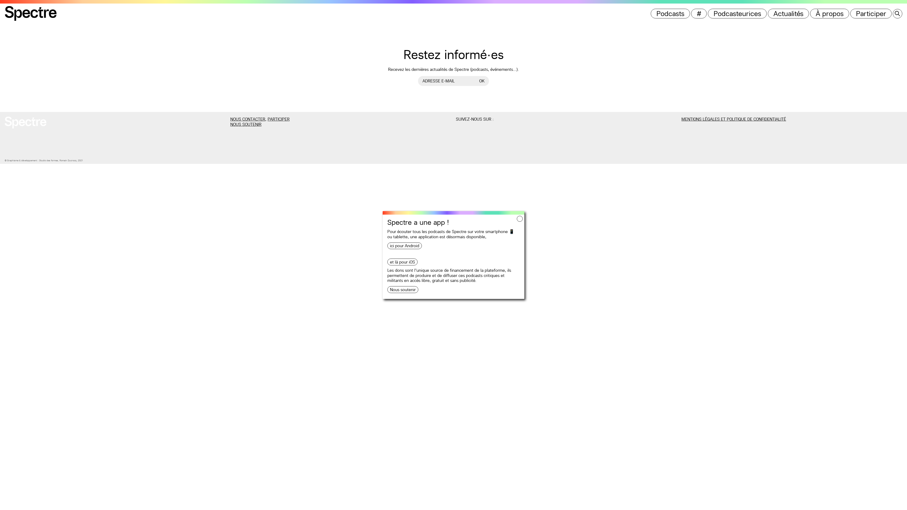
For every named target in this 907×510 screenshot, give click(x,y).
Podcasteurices (737, 13)
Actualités (789, 13)
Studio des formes (48, 160)
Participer (871, 13)
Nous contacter (247, 119)
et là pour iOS (402, 261)
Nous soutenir (403, 289)
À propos (830, 13)
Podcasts (670, 13)
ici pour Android (404, 245)
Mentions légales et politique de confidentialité (733, 119)
